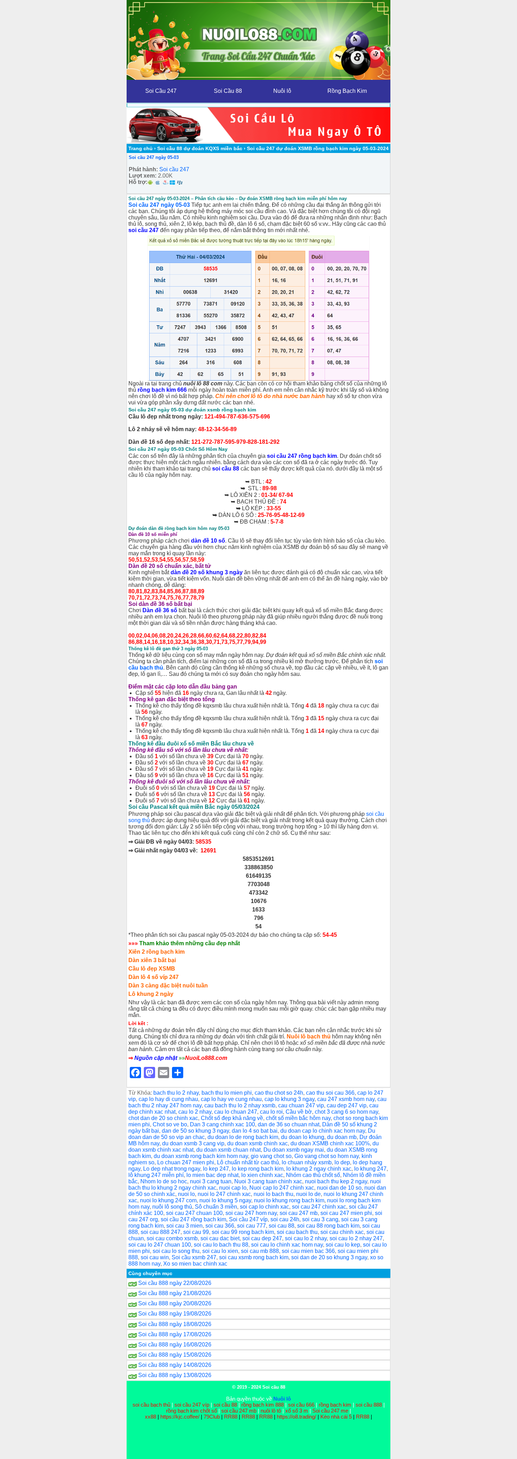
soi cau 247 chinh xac (319, 1207)
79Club (212, 1417)
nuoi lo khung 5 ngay (225, 1200)
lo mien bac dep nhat (212, 1175)
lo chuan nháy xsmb (307, 1162)
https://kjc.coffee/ (179, 1417)
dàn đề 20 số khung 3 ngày (207, 572)
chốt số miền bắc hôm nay (298, 1118)
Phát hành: (143, 169)
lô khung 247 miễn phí (156, 1175)
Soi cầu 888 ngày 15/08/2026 (174, 1355)
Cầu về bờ (299, 1112)
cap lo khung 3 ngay (289, 1099)
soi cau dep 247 (262, 1238)
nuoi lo (186, 1194)
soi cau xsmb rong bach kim (253, 1257)
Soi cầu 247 (174, 169)
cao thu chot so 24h (279, 1093)
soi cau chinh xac (342, 1232)
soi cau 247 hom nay (251, 1213)
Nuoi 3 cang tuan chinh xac (268, 1181)
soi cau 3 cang (320, 1219)
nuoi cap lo (233, 1188)
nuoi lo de (308, 1194)
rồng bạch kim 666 (162, 390)
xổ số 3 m (296, 1411)
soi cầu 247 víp (191, 1405)
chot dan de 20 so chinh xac (163, 1118)
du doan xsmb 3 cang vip (193, 1143)
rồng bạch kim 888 (262, 1405)
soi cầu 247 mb (238, 1411)
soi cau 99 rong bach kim (243, 1232)
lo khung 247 (370, 1169)
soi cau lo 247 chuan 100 (159, 1245)
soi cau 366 (219, 1226)
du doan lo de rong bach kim (243, 1137)
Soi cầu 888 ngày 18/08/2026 (174, 1324)
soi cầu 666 (301, 1405)
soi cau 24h (284, 1219)
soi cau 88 (281, 1226)
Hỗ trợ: (138, 182)
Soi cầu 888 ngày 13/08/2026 (174, 1375)
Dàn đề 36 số (159, 610)
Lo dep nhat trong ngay (171, 1169)
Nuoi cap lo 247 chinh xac (281, 1188)
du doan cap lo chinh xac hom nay (322, 1131)
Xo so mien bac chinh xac (195, 1264)
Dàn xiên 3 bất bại (152, 960)
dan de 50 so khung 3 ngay (195, 1131)
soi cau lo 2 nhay (306, 1238)
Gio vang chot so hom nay (326, 1156)
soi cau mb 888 (260, 1251)
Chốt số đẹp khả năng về (232, 1118)
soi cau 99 (196, 1232)
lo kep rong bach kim (257, 1169)
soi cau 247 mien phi (346, 1213)
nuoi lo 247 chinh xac (224, 1194)
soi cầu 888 (369, 1405)
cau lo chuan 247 (235, 1112)
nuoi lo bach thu (273, 1194)
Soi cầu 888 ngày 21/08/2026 (174, 1293)
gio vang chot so (271, 1156)
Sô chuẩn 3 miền (216, 1207)
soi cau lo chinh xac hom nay (287, 1245)
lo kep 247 (216, 1169)
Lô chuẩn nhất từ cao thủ (248, 1162)
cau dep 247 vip (346, 1105)
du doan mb (342, 1137)
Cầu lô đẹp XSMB (151, 969)
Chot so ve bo (170, 1124)
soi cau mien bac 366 (308, 1251)
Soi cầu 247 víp (248, 1219)
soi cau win (155, 1257)
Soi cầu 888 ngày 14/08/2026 (174, 1365)
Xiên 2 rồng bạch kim (156, 952)
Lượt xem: (143, 176)
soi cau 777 (251, 1226)
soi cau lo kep (343, 1245)
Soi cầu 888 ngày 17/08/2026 (174, 1334)
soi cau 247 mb (299, 1213)
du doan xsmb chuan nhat (228, 1150)
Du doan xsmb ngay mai (293, 1150)
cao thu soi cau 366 (330, 1093)
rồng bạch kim (335, 1405)
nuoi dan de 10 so (339, 1188)
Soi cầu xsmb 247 (194, 1257)
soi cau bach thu (297, 1232)
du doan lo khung (302, 1137)
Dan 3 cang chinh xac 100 (222, 1124)
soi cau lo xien (220, 1251)
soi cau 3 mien (184, 1226)
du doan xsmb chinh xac (257, 1143)
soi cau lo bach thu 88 (221, 1245)
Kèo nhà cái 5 (336, 1417)
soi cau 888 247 (160, 1232)
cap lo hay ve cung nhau (231, 1099)
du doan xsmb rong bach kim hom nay (201, 1156)
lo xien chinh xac (262, 1175)
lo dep (342, 1162)
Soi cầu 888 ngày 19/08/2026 (174, 1314)
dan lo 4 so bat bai (254, 1131)
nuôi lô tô (271, 1411)
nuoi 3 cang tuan (210, 1181)
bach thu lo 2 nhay (176, 1093)
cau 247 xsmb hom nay (346, 1099)
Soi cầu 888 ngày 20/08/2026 (174, 1303)
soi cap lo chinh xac (264, 1207)
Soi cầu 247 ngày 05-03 (154, 157)
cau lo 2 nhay (194, 1112)
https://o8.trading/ (296, 1417)
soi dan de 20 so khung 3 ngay (329, 1257)
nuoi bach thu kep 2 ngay (336, 1181)
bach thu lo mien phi (227, 1093)
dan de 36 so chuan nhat (288, 1124)
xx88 (151, 1417)
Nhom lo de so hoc (163, 1181)
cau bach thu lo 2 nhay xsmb (239, 1105)
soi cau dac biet (220, 1238)
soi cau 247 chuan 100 (194, 1213)
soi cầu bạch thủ (151, 1405)
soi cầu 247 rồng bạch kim (302, 456)
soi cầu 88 (225, 469)
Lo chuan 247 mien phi (185, 1162)
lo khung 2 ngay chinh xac (318, 1169)
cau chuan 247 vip (301, 1105)
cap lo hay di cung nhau (168, 1099)
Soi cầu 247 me (330, 1411)
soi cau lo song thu (176, 1251)
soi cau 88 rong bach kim (328, 1226)
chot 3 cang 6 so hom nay (346, 1112)
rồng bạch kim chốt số (191, 1411)
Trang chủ (140, 148)
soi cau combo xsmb (172, 1238)
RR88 (230, 1417)
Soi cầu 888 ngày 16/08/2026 (174, 1345)
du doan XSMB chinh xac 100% (330, 1143)
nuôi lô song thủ (172, 1207)
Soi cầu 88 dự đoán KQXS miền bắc (199, 148)
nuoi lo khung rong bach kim (289, 1200)
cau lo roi (271, 1112)
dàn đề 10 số (208, 541)
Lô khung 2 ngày (150, 994)
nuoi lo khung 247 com (168, 1200)
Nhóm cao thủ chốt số (313, 1175)
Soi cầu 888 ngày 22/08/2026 (174, 1283)
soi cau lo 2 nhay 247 (356, 1238)
